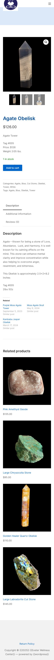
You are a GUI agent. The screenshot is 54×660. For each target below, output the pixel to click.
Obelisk (41, 183)
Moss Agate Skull (35, 305)
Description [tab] (12, 205)
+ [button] (15, 164)
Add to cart (12, 167)
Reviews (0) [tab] (12, 221)
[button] (46, 42)
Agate (17, 183)
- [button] (4, 164)
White (13, 187)
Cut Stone (32, 183)
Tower (6, 187)
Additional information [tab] (18, 213)
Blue (24, 183)
